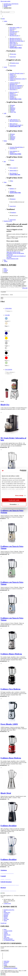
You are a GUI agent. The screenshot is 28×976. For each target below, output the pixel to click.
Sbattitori (12, 93)
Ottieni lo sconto (4, 950)
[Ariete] (3, 18)
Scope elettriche (14, 151)
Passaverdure (13, 89)
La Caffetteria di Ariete (9, 940)
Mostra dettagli (19, 495)
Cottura (5, 21)
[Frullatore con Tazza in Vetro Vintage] (12, 543)
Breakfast (6, 915)
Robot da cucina (14, 92)
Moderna (6, 916)
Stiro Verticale (14, 173)
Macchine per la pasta (15, 88)
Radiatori (13, 188)
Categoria (8, 308)
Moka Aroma (13, 123)
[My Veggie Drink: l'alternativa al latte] (12, 434)
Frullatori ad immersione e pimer (18, 78)
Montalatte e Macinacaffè (16, 125)
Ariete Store (6, 937)
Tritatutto (12, 96)
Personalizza (13, 504)
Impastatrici (13, 84)
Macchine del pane (15, 35)
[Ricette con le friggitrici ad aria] (17, 257)
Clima (5, 182)
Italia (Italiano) (12, 966)
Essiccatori (13, 28)
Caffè (5, 113)
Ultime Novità (7, 934)
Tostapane (13, 46)
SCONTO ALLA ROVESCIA (11, 3)
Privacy (5, 963)
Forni (12, 30)
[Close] (2, 298)
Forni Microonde (14, 31)
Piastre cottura (14, 43)
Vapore (12, 152)
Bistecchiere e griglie (16, 27)
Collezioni (8, 369)
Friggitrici (13, 34)
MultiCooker (13, 42)
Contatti (5, 932)
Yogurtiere (13, 97)
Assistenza (6, 962)
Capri (6, 913)
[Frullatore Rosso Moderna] (12, 754)
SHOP (5, 261)
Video (5, 936)
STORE (5, 6)
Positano (7, 912)
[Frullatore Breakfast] (12, 822)
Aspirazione (13, 148)
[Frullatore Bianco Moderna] (12, 650)
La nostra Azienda (8, 930)
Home (5, 268)
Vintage (5, 918)
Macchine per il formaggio (17, 85)
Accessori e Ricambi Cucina (17, 73)
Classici (9, 373)
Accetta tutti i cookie (14, 500)
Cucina (5, 67)
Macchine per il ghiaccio (16, 86)
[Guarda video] (1, 412)
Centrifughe (13, 76)
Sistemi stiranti (14, 170)
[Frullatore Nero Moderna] (12, 685)
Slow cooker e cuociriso (16, 45)
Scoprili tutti (3, 923)
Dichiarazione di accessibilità (10, 968)
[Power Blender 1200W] (12, 721)
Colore (7, 315)
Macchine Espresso (15, 121)
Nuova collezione (10, 372)
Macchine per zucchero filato (17, 41)
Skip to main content (5, 1)
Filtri (11, 294)
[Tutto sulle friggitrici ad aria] (15, 253)
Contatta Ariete (7, 903)
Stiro (5, 161)
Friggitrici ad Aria (8, 221)
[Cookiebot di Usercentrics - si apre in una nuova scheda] (20, 471)
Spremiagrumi (14, 95)
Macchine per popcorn (16, 39)
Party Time (6, 919)
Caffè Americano (15, 119)
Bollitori (13, 74)
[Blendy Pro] (12, 400)
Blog (5, 260)
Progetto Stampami (8, 938)
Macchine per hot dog (16, 38)
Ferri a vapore (14, 167)
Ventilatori (13, 191)
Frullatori (13, 77)
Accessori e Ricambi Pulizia (17, 147)
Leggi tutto (24, 288)
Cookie (5, 965)
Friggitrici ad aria (9, 909)
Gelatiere (12, 80)
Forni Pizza (13, 33)
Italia (10, 8)
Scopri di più (13, 56)
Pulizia (5, 140)
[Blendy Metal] (12, 790)
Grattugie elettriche (15, 82)
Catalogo (6, 270)
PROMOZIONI (7, 5)
